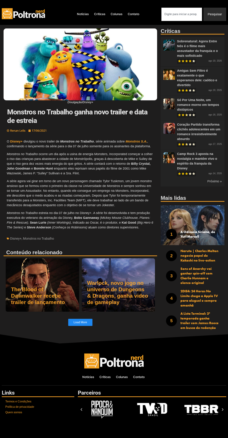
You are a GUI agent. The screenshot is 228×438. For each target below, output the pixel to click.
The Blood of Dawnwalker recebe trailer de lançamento (38, 295)
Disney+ (16, 238)
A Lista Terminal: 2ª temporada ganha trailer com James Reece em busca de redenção (199, 320)
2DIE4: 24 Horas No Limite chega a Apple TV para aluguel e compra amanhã (199, 298)
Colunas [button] (116, 14)
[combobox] (181, 14)
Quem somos (13, 412)
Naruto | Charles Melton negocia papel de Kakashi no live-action (199, 256)
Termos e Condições (18, 401)
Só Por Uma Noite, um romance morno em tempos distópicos (198, 104)
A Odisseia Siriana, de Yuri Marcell (197, 234)
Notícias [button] (83, 14)
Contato (133, 14)
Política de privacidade (19, 406)
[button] (81, 409)
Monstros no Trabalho (38, 238)
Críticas (99, 14)
